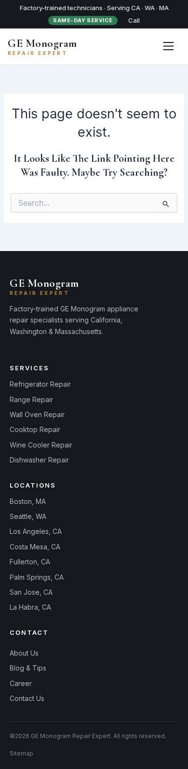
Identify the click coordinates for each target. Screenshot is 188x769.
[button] (168, 46)
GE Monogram (42, 43)
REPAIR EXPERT (37, 53)
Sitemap (21, 753)
